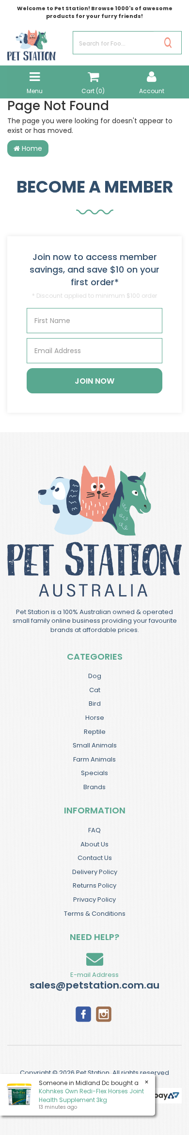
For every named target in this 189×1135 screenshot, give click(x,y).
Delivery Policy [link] (94, 871)
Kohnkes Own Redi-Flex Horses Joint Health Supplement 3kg (91, 1095)
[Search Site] (168, 43)
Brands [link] (94, 787)
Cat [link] (94, 690)
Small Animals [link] (95, 745)
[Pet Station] (31, 42)
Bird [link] (95, 703)
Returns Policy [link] (94, 885)
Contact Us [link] (95, 857)
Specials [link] (94, 773)
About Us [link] (94, 844)
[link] (83, 1013)
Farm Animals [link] (94, 759)
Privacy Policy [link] (94, 899)
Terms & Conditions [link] (95, 913)
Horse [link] (94, 717)
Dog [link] (94, 676)
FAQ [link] (94, 830)
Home (31, 148)
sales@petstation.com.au (94, 985)
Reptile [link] (95, 731)
